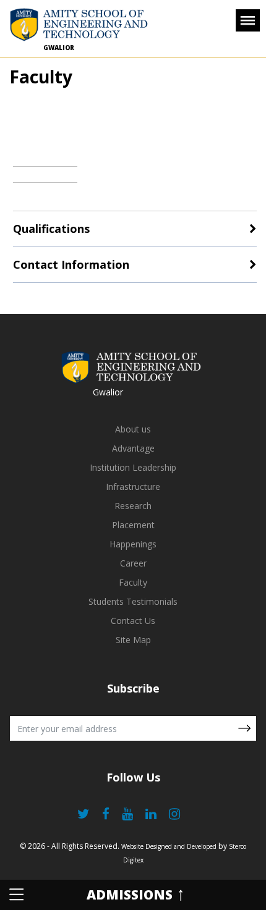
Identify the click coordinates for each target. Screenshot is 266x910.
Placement (133, 525)
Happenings (133, 544)
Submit (244, 728)
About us (133, 429)
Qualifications (51, 228)
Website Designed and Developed (169, 846)
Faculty (133, 582)
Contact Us (133, 620)
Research (133, 506)
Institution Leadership (133, 467)
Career (133, 563)
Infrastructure (133, 486)
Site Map (133, 640)
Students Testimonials (133, 601)
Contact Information (71, 264)
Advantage (133, 448)
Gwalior (58, 47)
